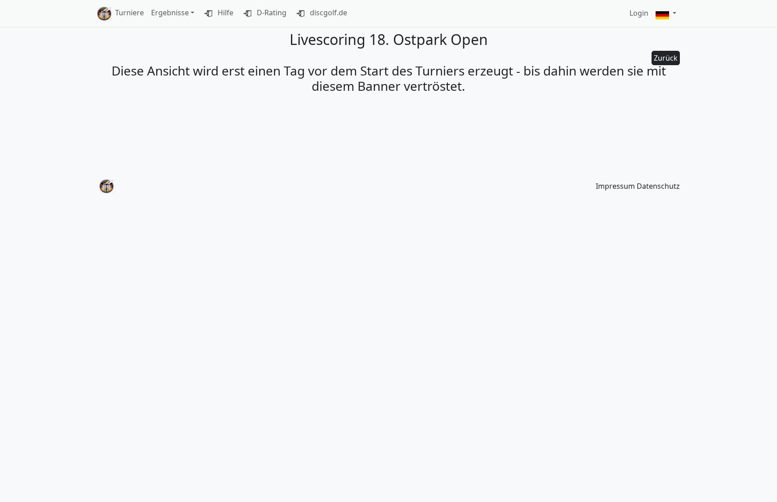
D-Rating (270, 13)
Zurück (666, 58)
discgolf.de (327, 13)
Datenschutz (658, 186)
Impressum (615, 186)
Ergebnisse (170, 13)
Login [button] (639, 13)
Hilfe (224, 13)
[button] (666, 13)
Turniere (129, 13)
